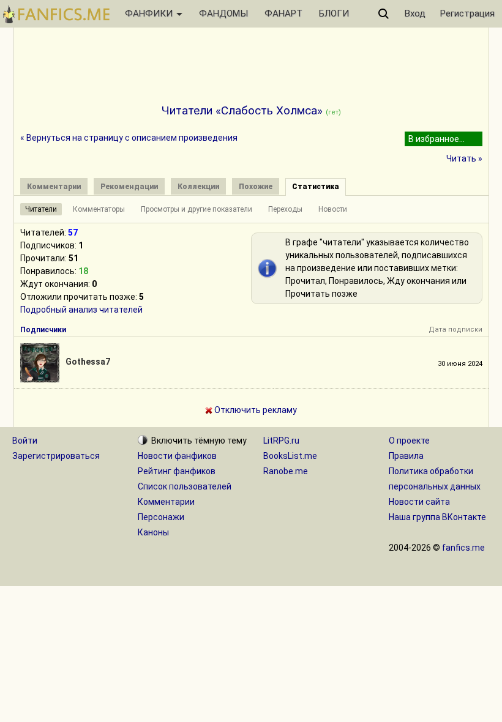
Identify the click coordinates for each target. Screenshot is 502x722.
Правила (406, 456)
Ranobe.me (285, 471)
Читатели (41, 209)
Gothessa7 (88, 362)
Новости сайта (419, 502)
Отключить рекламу (254, 410)
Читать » (464, 158)
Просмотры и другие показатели (196, 209)
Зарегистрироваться (56, 456)
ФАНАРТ (283, 13)
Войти (24, 440)
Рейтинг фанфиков (176, 471)
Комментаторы (99, 209)
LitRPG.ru (281, 440)
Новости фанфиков (177, 456)
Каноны (153, 532)
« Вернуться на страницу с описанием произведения (129, 138)
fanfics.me (463, 548)
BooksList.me (290, 456)
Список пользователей (184, 486)
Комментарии (166, 502)
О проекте (409, 440)
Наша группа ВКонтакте (437, 517)
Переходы (285, 209)
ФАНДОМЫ (223, 13)
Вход (415, 13)
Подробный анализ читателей (81, 309)
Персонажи (161, 517)
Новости (332, 209)
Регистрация (467, 13)
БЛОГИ (334, 13)
